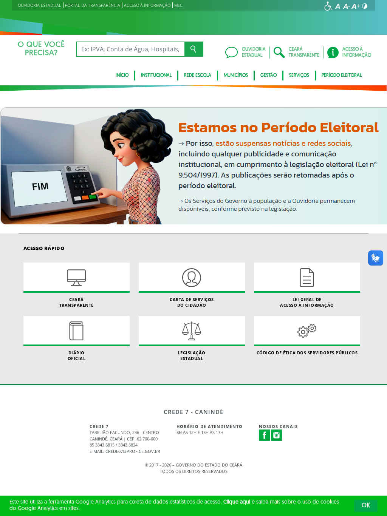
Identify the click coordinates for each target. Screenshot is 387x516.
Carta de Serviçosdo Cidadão (192, 302)
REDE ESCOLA (197, 75)
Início (122, 75)
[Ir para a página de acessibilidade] (328, 6)
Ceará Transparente (76, 302)
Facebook (264, 435)
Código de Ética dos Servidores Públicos (307, 352)
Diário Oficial (77, 355)
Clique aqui (236, 502)
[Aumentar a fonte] (355, 6)
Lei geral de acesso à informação (307, 302)
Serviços (299, 75)
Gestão (268, 75)
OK (366, 506)
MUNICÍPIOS (236, 75)
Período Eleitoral (342, 75)
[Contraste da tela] (364, 6)
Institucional (156, 75)
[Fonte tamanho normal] (337, 6)
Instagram (276, 435)
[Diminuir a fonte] (346, 6)
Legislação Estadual (192, 355)
